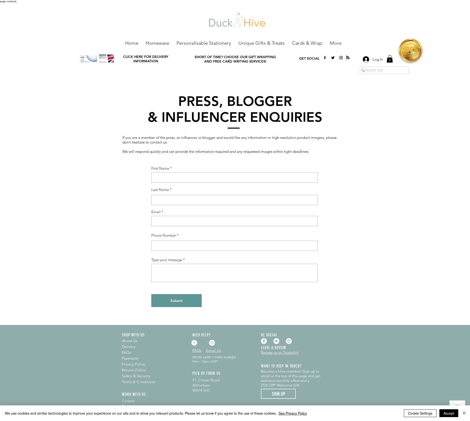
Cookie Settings (420, 413)
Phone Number (163, 235)
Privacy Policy (133, 364)
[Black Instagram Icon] (341, 57)
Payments (130, 358)
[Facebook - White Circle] (264, 341)
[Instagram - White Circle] (289, 341)
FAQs (126, 352)
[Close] (464, 413)
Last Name (160, 189)
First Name (160, 168)
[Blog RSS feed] (348, 58)
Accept (449, 413)
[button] (157, 43)
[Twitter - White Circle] (276, 341)
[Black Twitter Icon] (333, 57)
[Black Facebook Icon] (325, 57)
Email (156, 212)
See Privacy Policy (293, 413)
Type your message (166, 260)
